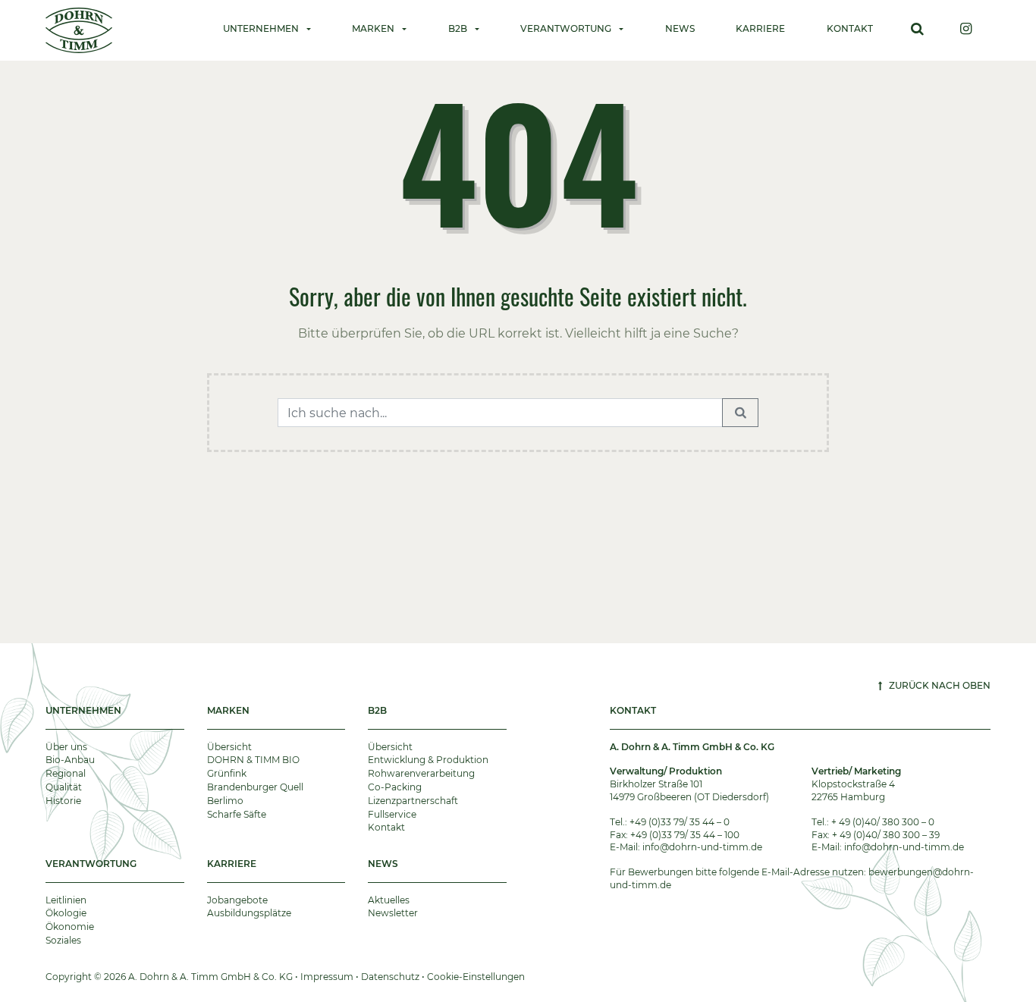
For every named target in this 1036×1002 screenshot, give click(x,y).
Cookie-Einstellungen (476, 976)
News (680, 28)
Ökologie (66, 913)
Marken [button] (373, 28)
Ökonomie (70, 926)
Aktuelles (389, 900)
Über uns (66, 746)
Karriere (760, 28)
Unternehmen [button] (261, 28)
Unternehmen (83, 710)
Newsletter (393, 913)
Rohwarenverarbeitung (421, 773)
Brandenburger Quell (255, 787)
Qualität (64, 787)
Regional (66, 773)
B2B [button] (457, 28)
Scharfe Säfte (236, 814)
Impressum (326, 976)
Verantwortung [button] (565, 28)
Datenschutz (390, 976)
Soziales (63, 940)
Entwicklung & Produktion (428, 759)
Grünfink (226, 773)
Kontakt (850, 28)
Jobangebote (237, 900)
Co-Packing (395, 787)
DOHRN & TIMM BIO (253, 759)
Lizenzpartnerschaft (413, 800)
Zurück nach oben (938, 685)
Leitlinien (66, 900)
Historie (63, 800)
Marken (228, 710)
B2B (377, 710)
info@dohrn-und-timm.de (702, 847)
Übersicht (229, 746)
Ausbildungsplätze (249, 913)
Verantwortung (91, 863)
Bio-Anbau (70, 759)
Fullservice (392, 814)
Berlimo (225, 800)
